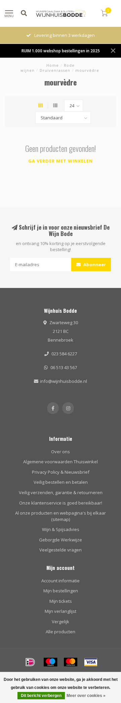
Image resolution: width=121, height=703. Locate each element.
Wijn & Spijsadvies (60, 529)
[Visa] (90, 662)
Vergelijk (60, 622)
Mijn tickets (60, 601)
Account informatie (60, 581)
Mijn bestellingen (60, 591)
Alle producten (60, 632)
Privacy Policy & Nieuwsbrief (60, 472)
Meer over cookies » (86, 695)
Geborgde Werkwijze (60, 540)
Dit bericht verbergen (41, 695)
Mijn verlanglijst (60, 611)
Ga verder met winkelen (60, 161)
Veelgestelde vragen (60, 550)
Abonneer (94, 264)
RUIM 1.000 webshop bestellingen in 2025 (61, 50)
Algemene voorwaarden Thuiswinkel (60, 462)
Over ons (60, 452)
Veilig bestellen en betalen (61, 482)
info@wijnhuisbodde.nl (63, 381)
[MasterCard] (70, 662)
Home (52, 65)
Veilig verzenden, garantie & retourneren (61, 492)
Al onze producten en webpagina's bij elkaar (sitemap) (60, 516)
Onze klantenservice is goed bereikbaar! (60, 503)
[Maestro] (50, 662)
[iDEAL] (30, 662)
